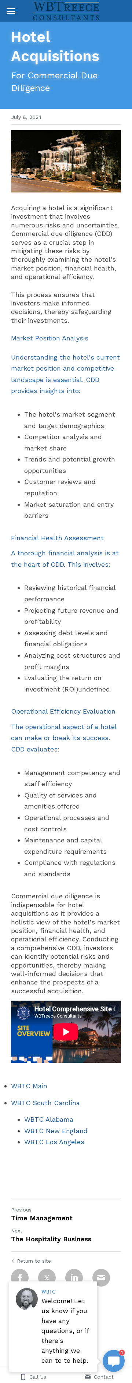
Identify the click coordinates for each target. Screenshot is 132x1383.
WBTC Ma (26, 1086)
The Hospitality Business (51, 1239)
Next (16, 1231)
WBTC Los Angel (50, 1142)
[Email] (101, 1278)
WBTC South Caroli (41, 1103)
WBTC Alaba (43, 1119)
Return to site (34, 1261)
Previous (21, 1210)
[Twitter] (47, 1278)
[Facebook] (20, 1278)
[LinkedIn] (74, 1278)
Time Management (42, 1218)
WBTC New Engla (52, 1131)
